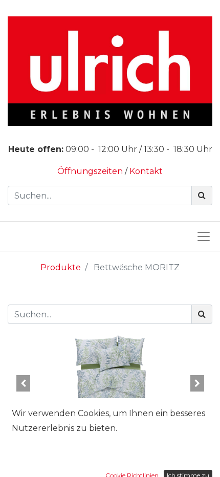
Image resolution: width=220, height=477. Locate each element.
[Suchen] (201, 195)
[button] (23, 383)
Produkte (60, 267)
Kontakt (146, 171)
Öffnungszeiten (91, 171)
